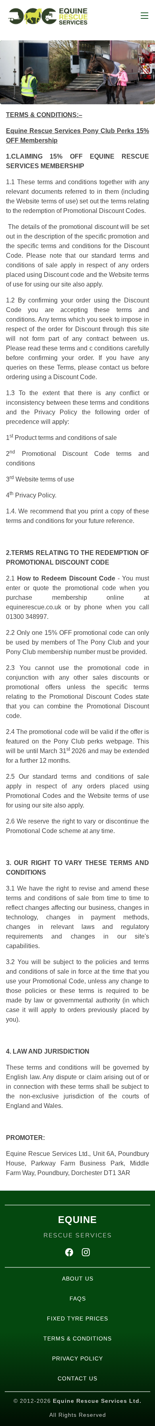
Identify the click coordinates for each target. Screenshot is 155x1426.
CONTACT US (77, 1378)
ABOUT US (77, 1278)
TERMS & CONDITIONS (77, 1338)
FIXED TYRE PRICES (77, 1318)
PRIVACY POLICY (77, 1358)
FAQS (78, 1298)
